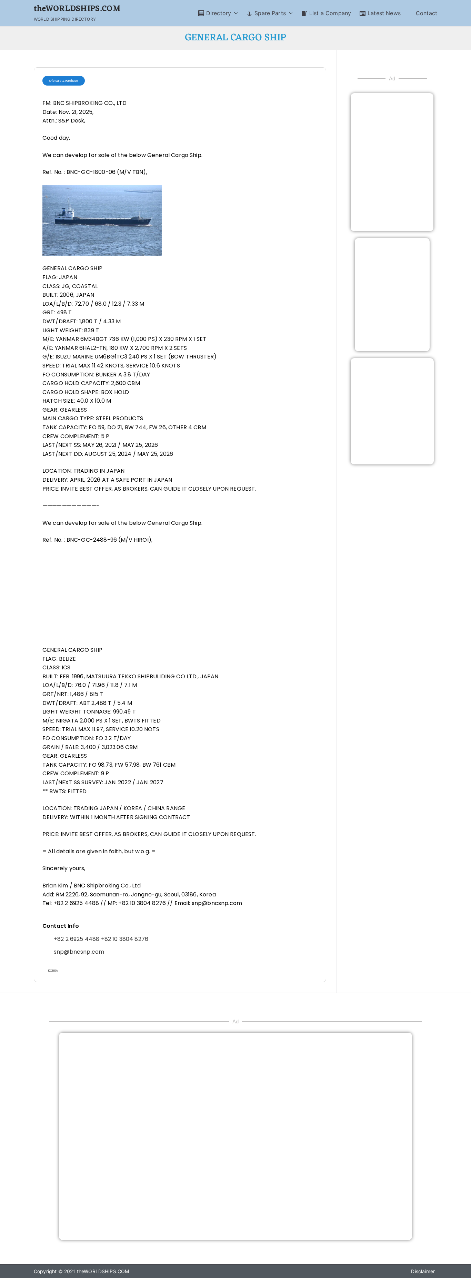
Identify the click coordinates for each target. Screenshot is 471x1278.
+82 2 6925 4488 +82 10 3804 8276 (101, 939)
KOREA (53, 971)
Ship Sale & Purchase (63, 81)
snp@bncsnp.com (79, 952)
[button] (234, 13)
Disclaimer (423, 1271)
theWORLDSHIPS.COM (77, 9)
